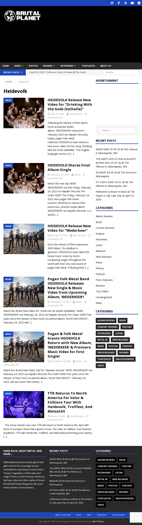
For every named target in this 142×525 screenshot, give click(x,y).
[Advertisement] (97, 34)
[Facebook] (119, 3)
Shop (79, 515)
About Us (105, 65)
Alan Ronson (76, 113)
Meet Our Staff (63, 515)
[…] (72, 153)
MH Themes (98, 521)
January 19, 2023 (59, 235)
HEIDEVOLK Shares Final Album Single (69, 167)
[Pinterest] (139, 3)
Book (99, 222)
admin (77, 174)
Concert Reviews (105, 227)
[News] (23, 113)
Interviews (66, 65)
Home (6, 65)
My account (118, 515)
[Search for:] (121, 72)
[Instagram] (112, 3)
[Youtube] (132, 3)
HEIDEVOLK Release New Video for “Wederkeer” (69, 228)
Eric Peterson (77, 416)
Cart (89, 515)
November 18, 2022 (61, 361)
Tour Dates (88, 65)
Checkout (102, 515)
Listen (99, 245)
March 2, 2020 (58, 416)
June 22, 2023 (57, 113)
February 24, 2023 (60, 174)
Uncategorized (104, 297)
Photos (33, 65)
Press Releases (104, 280)
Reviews (47, 65)
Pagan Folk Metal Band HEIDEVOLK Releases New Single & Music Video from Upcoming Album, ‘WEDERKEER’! (68, 288)
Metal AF (101, 251)
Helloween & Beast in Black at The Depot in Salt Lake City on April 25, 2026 (115, 195)
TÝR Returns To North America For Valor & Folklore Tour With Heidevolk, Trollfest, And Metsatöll (70, 402)
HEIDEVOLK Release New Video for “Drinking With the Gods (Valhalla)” (70, 104)
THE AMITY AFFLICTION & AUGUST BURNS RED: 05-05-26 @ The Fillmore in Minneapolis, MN (116, 162)
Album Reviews (104, 216)
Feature (100, 233)
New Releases (104, 256)
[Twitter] (125, 3)
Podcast (100, 274)
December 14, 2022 (60, 301)
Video (99, 303)
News (17, 65)
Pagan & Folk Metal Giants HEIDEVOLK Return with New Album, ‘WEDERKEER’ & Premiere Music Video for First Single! (70, 345)
